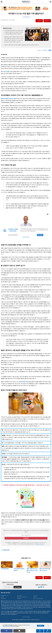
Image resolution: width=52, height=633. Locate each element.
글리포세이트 (23, 381)
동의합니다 (40, 625)
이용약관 (35, 597)
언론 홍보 (19, 598)
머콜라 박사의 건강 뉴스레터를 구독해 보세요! (10, 583)
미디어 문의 (19, 595)
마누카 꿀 (6, 71)
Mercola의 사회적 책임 (21, 597)
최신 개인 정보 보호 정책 (38, 598)
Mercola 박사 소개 (4, 595)
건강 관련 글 (3, 598)
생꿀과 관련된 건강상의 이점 (8, 98)
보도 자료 (35, 595)
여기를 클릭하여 (21, 611)
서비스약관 (10, 626)
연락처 (2, 597)
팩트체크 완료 (26, 16)
